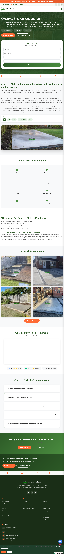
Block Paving (5, 503)
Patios (3, 506)
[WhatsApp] (62, 4)
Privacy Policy (47, 517)
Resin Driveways (6, 501)
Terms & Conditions (48, 515)
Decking (4, 510)
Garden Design (5, 515)
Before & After (47, 508)
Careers (25, 513)
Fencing (4, 508)
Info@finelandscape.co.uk (18, 4)
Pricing (24, 517)
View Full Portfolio (32, 321)
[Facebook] (56, 4)
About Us (25, 501)
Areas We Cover (26, 510)
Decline (9, 551)
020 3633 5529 (6, 4)
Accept (3, 551)
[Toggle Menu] (61, 9)
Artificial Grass (5, 513)
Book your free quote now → (47, 1)
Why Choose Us (26, 503)
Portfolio (45, 501)
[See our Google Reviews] (60, 541)
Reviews (45, 506)
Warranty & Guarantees (28, 508)
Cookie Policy (46, 519)
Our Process (25, 506)
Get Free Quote (9, 35)
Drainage (4, 517)
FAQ (24, 515)
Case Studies (46, 503)
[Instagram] (59, 4)
